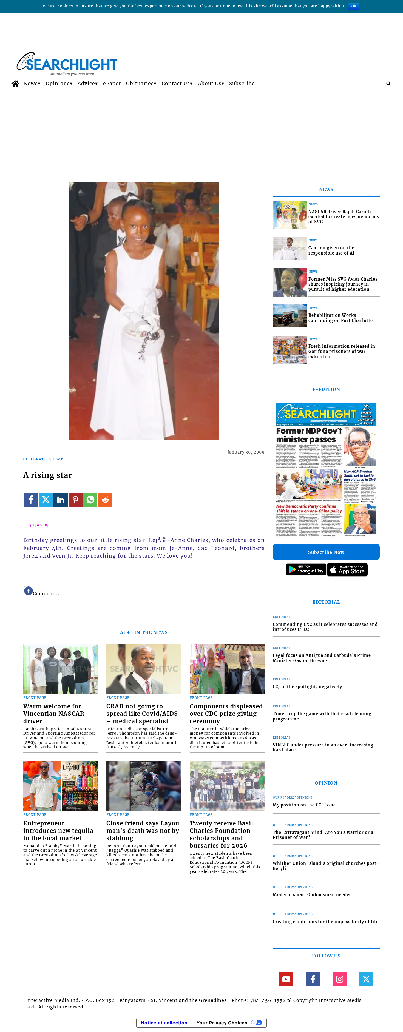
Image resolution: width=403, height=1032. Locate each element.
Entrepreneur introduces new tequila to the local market (58, 831)
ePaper (112, 84)
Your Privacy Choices (222, 1022)
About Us (210, 84)
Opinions (58, 84)
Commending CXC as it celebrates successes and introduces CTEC (325, 627)
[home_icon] (15, 83)
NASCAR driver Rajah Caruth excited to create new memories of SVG (343, 216)
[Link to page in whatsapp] (90, 500)
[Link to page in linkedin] (60, 500)
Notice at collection (164, 1022)
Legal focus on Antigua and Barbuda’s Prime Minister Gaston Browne (322, 658)
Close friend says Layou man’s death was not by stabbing (142, 831)
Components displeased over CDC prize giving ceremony (226, 714)
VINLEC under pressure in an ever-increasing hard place (323, 748)
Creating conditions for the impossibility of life (326, 921)
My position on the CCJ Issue (304, 805)
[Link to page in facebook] (31, 500)
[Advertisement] (201, 132)
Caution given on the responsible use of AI (331, 251)
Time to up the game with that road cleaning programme (322, 716)
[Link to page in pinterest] (76, 500)
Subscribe (242, 84)
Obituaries (140, 84)
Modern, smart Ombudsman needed (312, 894)
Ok (353, 6)
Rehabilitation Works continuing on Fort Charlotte (340, 318)
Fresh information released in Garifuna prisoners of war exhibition (341, 351)
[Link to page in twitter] (46, 500)
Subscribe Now (326, 552)
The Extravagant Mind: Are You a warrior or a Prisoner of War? (323, 835)
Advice (86, 84)
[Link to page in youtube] (286, 979)
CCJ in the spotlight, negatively (307, 686)
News (31, 84)
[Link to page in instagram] (340, 979)
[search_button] (388, 83)
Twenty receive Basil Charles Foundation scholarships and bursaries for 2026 (221, 834)
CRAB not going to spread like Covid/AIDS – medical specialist (142, 714)
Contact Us (176, 84)
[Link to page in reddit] (105, 500)
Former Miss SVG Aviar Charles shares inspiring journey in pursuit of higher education (343, 284)
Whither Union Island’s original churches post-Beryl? (326, 866)
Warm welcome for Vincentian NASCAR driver (53, 714)
